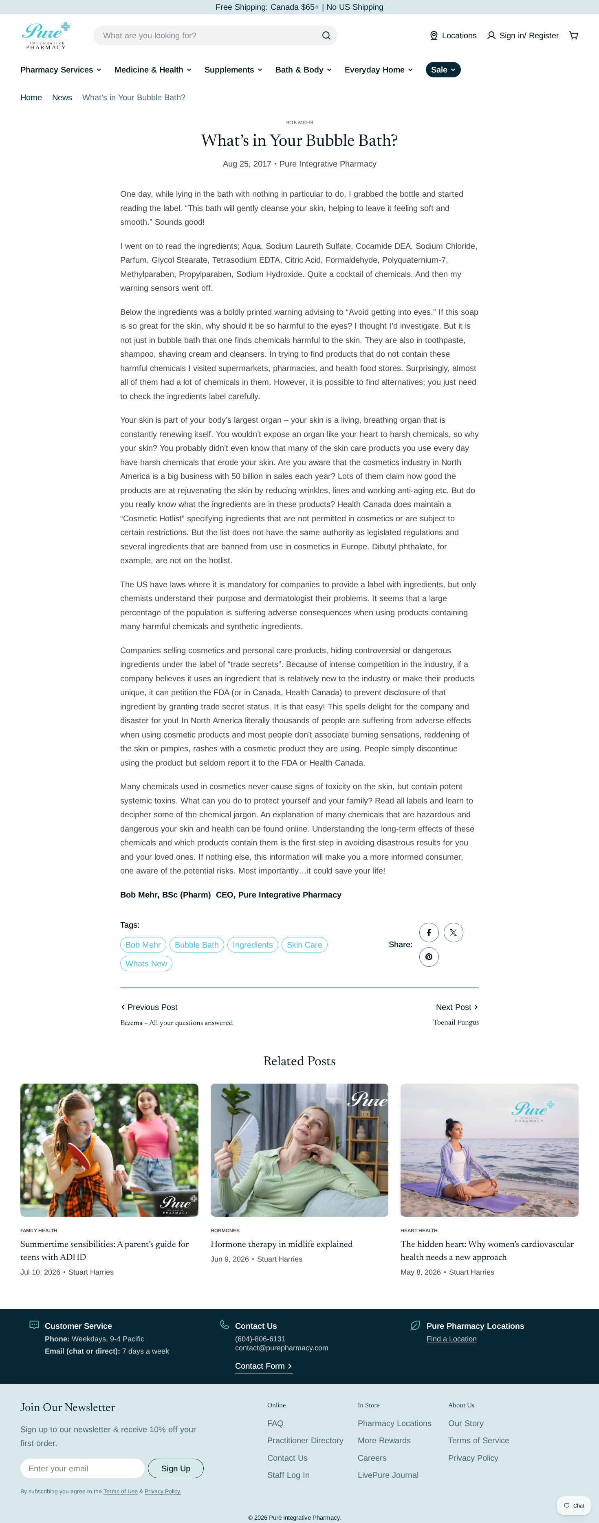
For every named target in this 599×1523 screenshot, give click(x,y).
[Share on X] (453, 932)
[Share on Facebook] (429, 932)
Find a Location (452, 1339)
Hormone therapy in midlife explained (282, 1244)
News (62, 97)
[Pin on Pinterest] (429, 957)
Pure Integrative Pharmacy (304, 1517)
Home (31, 97)
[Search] (326, 35)
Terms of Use (121, 1491)
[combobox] (215, 35)
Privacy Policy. (163, 1491)
